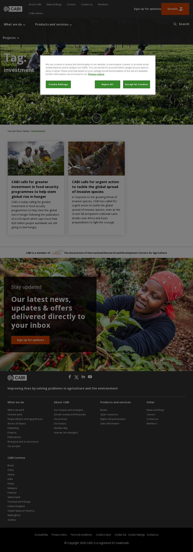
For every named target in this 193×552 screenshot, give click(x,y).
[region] (98, 75)
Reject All (107, 84)
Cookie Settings (58, 84)
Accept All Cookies (136, 84)
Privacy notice (96, 74)
